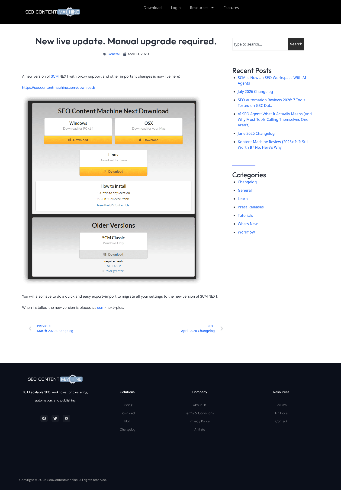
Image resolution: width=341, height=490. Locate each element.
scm (100, 307)
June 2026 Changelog (256, 133)
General (113, 54)
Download (153, 7)
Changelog (247, 181)
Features (231, 7)
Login (176, 7)
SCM (55, 76)
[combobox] (260, 44)
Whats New (248, 223)
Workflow (246, 232)
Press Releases (251, 207)
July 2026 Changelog (255, 91)
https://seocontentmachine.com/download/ (58, 87)
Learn (243, 198)
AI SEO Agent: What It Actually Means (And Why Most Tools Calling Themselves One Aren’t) (275, 119)
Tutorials (245, 215)
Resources (199, 7)
